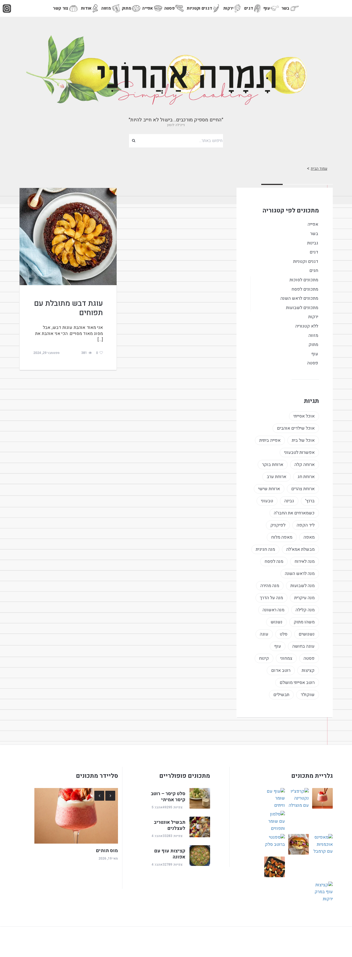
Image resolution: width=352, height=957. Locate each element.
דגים (248, 8)
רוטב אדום (280, 670)
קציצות (308, 670)
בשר (285, 8)
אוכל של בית (303, 440)
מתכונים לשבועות (302, 307)
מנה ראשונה (273, 610)
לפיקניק (277, 525)
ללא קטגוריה (306, 326)
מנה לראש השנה (300, 573)
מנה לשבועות (302, 585)
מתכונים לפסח (305, 289)
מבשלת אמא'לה (300, 549)
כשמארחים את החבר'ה (294, 513)
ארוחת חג (306, 476)
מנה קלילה (305, 610)
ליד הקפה (306, 525)
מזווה (106, 8)
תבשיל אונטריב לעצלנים (169, 825)
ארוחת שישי (269, 489)
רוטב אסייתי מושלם (297, 682)
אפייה (147, 8)
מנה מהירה (269, 585)
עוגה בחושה (303, 646)
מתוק (126, 8)
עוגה (264, 634)
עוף (266, 8)
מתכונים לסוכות (304, 280)
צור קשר (60, 8)
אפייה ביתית (269, 440)
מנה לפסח (274, 561)
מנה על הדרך (271, 598)
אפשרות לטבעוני (299, 452)
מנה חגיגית (265, 549)
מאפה (309, 537)
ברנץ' (310, 501)
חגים (313, 270)
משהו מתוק (304, 622)
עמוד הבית (319, 168)
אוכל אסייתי (304, 416)
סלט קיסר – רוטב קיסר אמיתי (168, 796)
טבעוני (267, 501)
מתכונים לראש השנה (299, 298)
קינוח (264, 658)
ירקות (228, 8)
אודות (86, 8)
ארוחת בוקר (272, 464)
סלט (283, 634)
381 (84, 353)
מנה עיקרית (304, 598)
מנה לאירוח (305, 561)
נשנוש (276, 622)
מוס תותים (107, 850)
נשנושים (307, 634)
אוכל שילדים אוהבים (296, 428)
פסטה (169, 8)
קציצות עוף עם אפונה (169, 853)
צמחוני (286, 658)
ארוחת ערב (276, 476)
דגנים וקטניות (199, 8)
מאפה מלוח (281, 537)
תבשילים (281, 694)
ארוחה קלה (305, 464)
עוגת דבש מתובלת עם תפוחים (68, 308)
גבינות (312, 243)
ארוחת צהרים (303, 489)
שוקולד (308, 694)
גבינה (289, 501)
